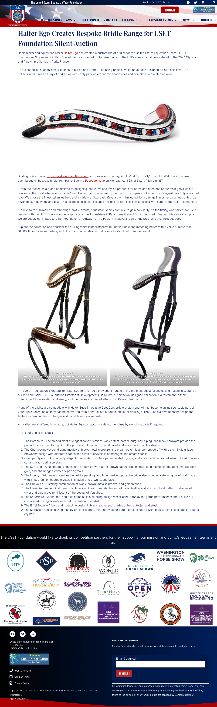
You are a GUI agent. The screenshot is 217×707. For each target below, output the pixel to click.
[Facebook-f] (12, 634)
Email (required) (127, 658)
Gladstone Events (149, 2)
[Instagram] (33, 634)
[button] (214, 2)
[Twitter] (23, 634)
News (186, 20)
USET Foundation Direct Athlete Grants (109, 20)
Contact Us (164, 2)
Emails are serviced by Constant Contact (171, 694)
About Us (206, 20)
